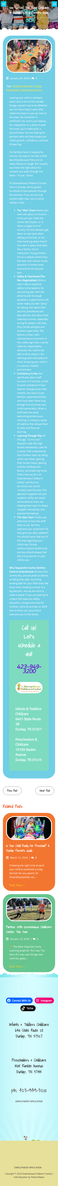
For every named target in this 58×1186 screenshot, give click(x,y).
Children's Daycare (22, 86)
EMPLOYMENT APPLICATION (29, 1101)
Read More (15, 885)
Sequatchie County (31, 90)
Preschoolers (13, 90)
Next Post (45, 790)
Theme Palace (37, 1177)
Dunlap (37, 86)
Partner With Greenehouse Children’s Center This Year (29, 929)
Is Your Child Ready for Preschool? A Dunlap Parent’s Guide (27, 848)
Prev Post (12, 790)
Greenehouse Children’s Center (37, 1173)
